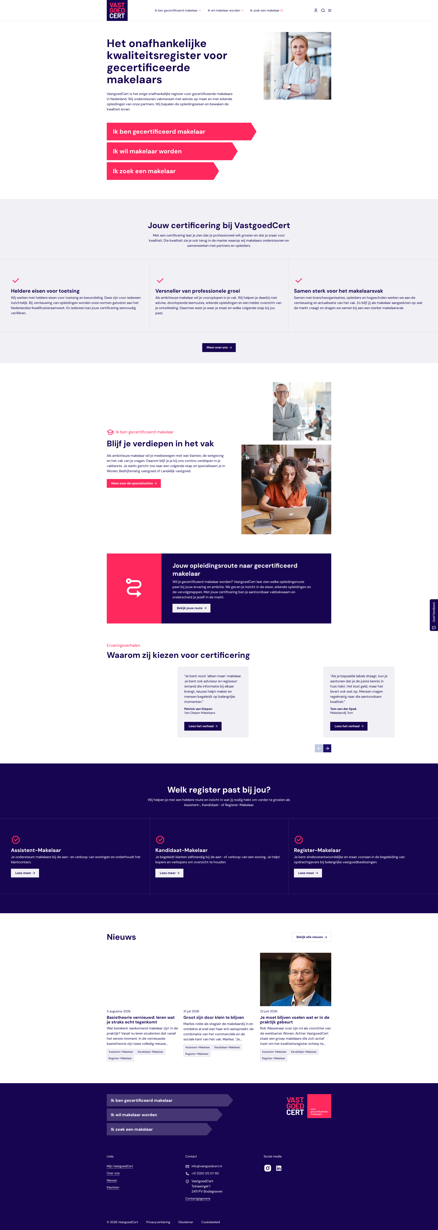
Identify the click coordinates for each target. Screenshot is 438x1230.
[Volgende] (327, 748)
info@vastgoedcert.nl (206, 1166)
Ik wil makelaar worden (147, 151)
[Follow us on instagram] (267, 1168)
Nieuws (112, 1180)
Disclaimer (185, 1222)
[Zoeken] (323, 10)
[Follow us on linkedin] (278, 1168)
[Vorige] (319, 748)
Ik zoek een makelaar (144, 171)
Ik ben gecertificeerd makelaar (159, 132)
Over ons (113, 1173)
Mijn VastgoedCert (120, 1166)
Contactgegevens (197, 1198)
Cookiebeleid (210, 1222)
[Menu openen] (329, 10)
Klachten (113, 1187)
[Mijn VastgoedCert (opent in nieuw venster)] (316, 10)
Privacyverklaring (158, 1222)
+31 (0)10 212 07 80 (205, 1173)
